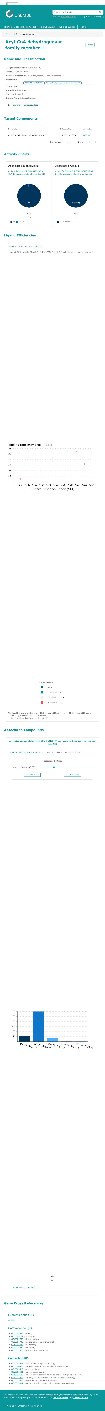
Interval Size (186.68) (23, 767)
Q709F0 (87, 135)
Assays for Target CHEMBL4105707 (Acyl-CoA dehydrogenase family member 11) (74, 172)
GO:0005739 (17, 1339)
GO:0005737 (17, 1336)
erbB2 (69, 17)
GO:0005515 (17, 1369)
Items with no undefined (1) (25, 1287)
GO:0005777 (17, 1345)
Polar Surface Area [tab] (69, 752)
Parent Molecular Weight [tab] (25, 752)
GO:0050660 (17, 1380)
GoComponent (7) (20, 1327)
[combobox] (77, 12)
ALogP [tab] (49, 752)
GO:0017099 (17, 1377)
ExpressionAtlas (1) (21, 1314)
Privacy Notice (60, 1397)
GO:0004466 (17, 1366)
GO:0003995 (17, 1363)
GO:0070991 (17, 1383)
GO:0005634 (17, 1333)
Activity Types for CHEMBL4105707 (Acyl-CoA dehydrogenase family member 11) (27, 172)
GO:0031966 (17, 1350)
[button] (25, 34)
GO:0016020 (17, 1347)
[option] (52, 687)
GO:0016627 (17, 1375)
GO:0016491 (17, 1372)
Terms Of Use (80, 1397)
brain (74, 17)
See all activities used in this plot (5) (25, 246)
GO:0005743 (17, 1342)
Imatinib (64, 17)
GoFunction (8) (18, 1358)
